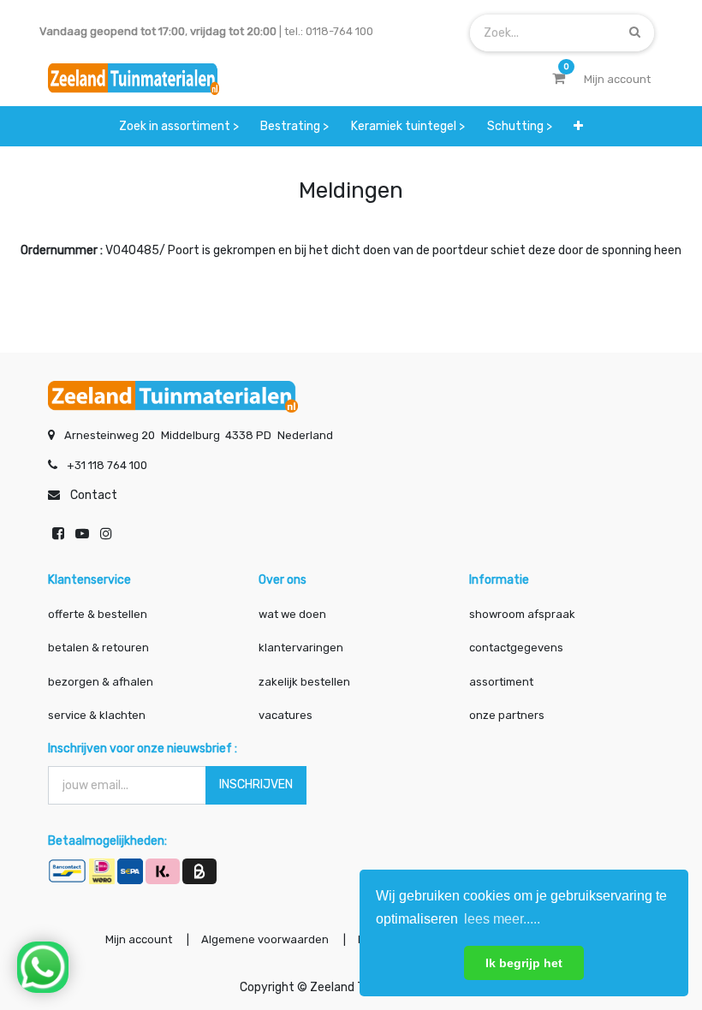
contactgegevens (516, 647)
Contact (93, 495)
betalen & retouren (98, 647)
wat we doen (292, 614)
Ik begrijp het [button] (523, 963)
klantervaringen (301, 647)
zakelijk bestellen (304, 681)
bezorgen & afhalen (100, 681)
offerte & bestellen (99, 614)
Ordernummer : (62, 250)
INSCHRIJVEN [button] (256, 784)
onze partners (506, 715)
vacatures (285, 715)
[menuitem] (179, 126)
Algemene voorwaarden (265, 939)
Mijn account (138, 939)
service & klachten (97, 715)
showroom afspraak (522, 614)
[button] (578, 126)
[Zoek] (635, 32)
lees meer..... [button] (502, 919)
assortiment (501, 681)
